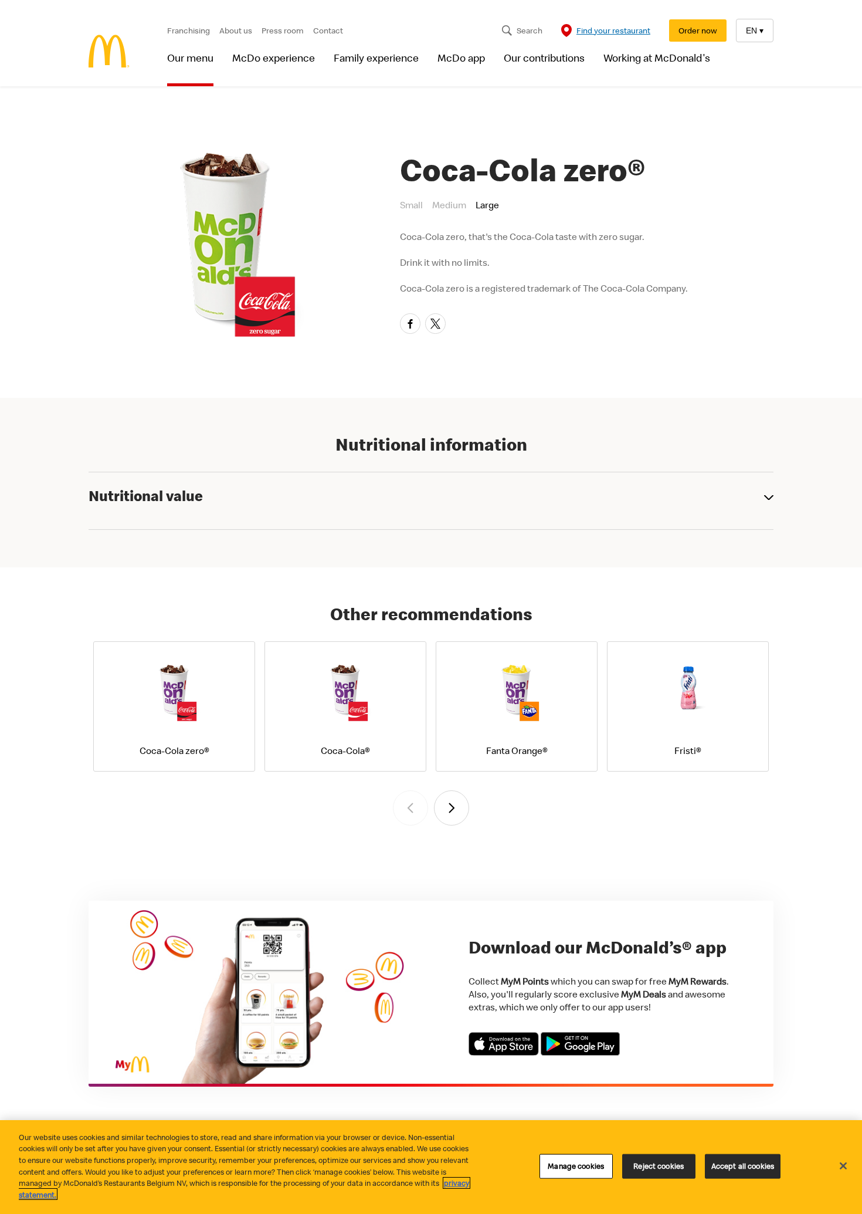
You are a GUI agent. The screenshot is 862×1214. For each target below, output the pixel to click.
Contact (328, 30)
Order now (697, 30)
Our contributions (544, 58)
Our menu (190, 58)
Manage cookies (576, 1166)
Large (487, 204)
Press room (283, 30)
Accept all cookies (742, 1166)
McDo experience (273, 58)
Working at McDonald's (656, 58)
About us (235, 30)
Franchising (188, 30)
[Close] (843, 1166)
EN (754, 30)
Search (529, 30)
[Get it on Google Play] (580, 1052)
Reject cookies (658, 1166)
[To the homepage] (109, 52)
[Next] (451, 808)
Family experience (376, 58)
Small (411, 204)
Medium (449, 204)
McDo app (461, 58)
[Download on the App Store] (505, 1052)
